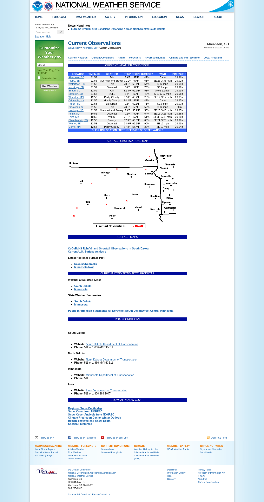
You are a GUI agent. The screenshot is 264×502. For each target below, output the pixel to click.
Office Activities (211, 446)
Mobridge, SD (76, 87)
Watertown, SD (76, 84)
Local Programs (213, 57)
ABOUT (218, 17)
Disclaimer (172, 469)
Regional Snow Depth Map (85, 408)
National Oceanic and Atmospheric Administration (92, 472)
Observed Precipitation (112, 452)
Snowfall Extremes (80, 423)
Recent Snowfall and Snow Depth (89, 420)
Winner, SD (74, 123)
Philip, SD (74, 113)
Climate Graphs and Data (146, 452)
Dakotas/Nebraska (85, 264)
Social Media (206, 452)
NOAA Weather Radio (178, 449)
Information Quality (176, 472)
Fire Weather (74, 452)
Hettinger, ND (76, 110)
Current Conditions (103, 57)
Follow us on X (46, 437)
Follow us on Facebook (83, 437)
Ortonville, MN (76, 100)
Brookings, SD (76, 107)
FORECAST (59, 17)
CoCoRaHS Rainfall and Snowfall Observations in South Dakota (108, 248)
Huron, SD (74, 103)
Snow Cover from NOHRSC (85, 411)
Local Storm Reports (45, 449)
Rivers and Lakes (155, 57)
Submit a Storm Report (46, 452)
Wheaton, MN (76, 97)
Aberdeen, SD (90, 48)
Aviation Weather (76, 449)
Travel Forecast (75, 458)
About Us (202, 478)
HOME (39, 17)
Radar (121, 57)
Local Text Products (77, 455)
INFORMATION (133, 17)
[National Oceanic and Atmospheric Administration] (36, 6)
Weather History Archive (146, 449)
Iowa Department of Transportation (106, 390)
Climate (139, 446)
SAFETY (110, 17)
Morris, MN (74, 126)
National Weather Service (80, 475)
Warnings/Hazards (48, 446)
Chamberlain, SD (78, 120)
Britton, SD (74, 90)
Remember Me (49, 78)
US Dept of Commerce (79, 469)
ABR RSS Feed (218, 437)
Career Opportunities (208, 481)
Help (169, 475)
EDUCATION (159, 17)
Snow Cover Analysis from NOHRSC (91, 414)
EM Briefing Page (43, 455)
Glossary (171, 478)
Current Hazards (78, 57)
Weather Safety (178, 446)
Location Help (43, 36)
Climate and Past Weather (184, 57)
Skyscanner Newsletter (211, 449)
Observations (107, 449)
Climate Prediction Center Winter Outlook (94, 417)
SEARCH (198, 17)
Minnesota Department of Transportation (110, 375)
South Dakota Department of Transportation (112, 344)
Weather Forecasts (82, 446)
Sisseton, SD (75, 93)
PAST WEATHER (86, 17)
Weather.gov (74, 48)
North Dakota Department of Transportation (111, 359)
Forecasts (135, 57)
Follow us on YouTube (116, 437)
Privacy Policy (50, 91)
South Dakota (82, 286)
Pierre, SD (74, 80)
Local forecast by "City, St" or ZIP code (46, 26)
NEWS (180, 17)
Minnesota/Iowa (84, 267)
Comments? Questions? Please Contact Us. (89, 494)
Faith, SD (73, 117)
